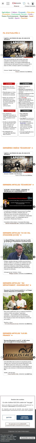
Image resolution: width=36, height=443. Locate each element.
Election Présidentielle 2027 (12, 223)
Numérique (24, 16)
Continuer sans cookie (24, 417)
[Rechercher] (28, 3)
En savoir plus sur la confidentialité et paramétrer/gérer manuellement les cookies (17, 424)
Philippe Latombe (13, 273)
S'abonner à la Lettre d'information (19, 431)
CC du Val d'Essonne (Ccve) (11, 323)
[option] (18, 55)
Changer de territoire (30, 6)
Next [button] (34, 55)
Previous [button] (1, 55)
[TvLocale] (16, 3)
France (17, 71)
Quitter (8, 417)
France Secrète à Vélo (13, 374)
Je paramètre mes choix (27, 438)
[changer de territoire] (24, 3)
